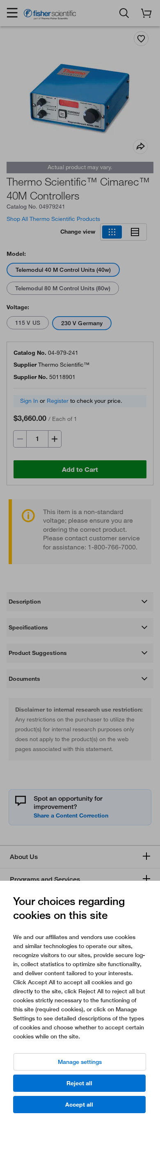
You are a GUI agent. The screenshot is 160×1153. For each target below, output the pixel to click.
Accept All (79, 1104)
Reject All (79, 1083)
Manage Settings (80, 1062)
